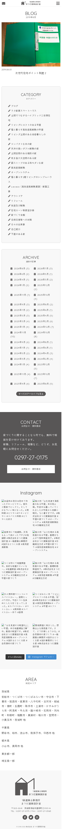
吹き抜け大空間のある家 (24, 158)
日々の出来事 (18, 224)
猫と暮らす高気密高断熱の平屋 (27, 129)
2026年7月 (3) (45, 268)
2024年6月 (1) (44, 347)
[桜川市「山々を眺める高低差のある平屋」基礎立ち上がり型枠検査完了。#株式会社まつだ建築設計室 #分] (46, 544)
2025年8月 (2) (45, 304)
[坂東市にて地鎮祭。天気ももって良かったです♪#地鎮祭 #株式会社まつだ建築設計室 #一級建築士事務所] (15, 544)
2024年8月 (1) (45, 342)
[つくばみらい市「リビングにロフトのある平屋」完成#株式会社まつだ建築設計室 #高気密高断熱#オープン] (46, 606)
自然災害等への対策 (21, 219)
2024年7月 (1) (21, 347)
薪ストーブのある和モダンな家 (27, 163)
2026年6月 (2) (21, 274)
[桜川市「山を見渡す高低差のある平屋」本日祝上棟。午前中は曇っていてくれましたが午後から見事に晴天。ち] (46, 513)
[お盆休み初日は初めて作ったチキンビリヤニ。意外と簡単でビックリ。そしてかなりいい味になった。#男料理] (15, 513)
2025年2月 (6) (45, 321)
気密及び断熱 (18, 205)
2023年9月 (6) (21, 383)
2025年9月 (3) (21, 304)
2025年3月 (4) (21, 321)
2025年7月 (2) (21, 310)
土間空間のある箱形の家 (24, 153)
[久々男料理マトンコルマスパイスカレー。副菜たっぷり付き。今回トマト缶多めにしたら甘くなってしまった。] (15, 606)
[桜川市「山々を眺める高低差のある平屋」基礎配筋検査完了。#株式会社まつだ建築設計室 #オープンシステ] (46, 575)
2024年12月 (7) (45, 326)
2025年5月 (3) (21, 315)
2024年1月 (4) (21, 364)
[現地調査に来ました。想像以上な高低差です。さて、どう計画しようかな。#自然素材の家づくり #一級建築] (46, 638)
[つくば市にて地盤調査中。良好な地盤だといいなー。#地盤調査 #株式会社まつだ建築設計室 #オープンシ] (15, 575)
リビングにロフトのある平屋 (26, 124)
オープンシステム (20, 172)
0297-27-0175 (31, 457)
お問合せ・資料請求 (31, 469)
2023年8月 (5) (45, 383)
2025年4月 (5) (45, 315)
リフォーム (17, 200)
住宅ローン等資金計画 (22, 210)
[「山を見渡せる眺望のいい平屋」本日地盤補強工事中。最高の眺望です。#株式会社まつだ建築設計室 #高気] (15, 638)
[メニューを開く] (58, 3)
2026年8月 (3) (21, 268)
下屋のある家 (18, 234)
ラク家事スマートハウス (24, 110)
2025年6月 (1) (44, 310)
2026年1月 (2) (21, 285)
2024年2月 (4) (45, 358)
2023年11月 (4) (21, 374)
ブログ (14, 106)
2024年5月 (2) (21, 353)
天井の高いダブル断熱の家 (25, 148)
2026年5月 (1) (44, 274)
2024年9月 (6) (21, 342)
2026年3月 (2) (45, 279)
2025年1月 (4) (21, 326)
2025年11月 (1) (21, 294)
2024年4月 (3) (45, 353)
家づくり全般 (18, 215)
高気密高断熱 (18, 167)
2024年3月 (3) (21, 358)
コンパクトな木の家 (21, 144)
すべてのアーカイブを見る (31, 394)
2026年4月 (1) (21, 279)
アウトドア (17, 196)
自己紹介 (15, 229)
